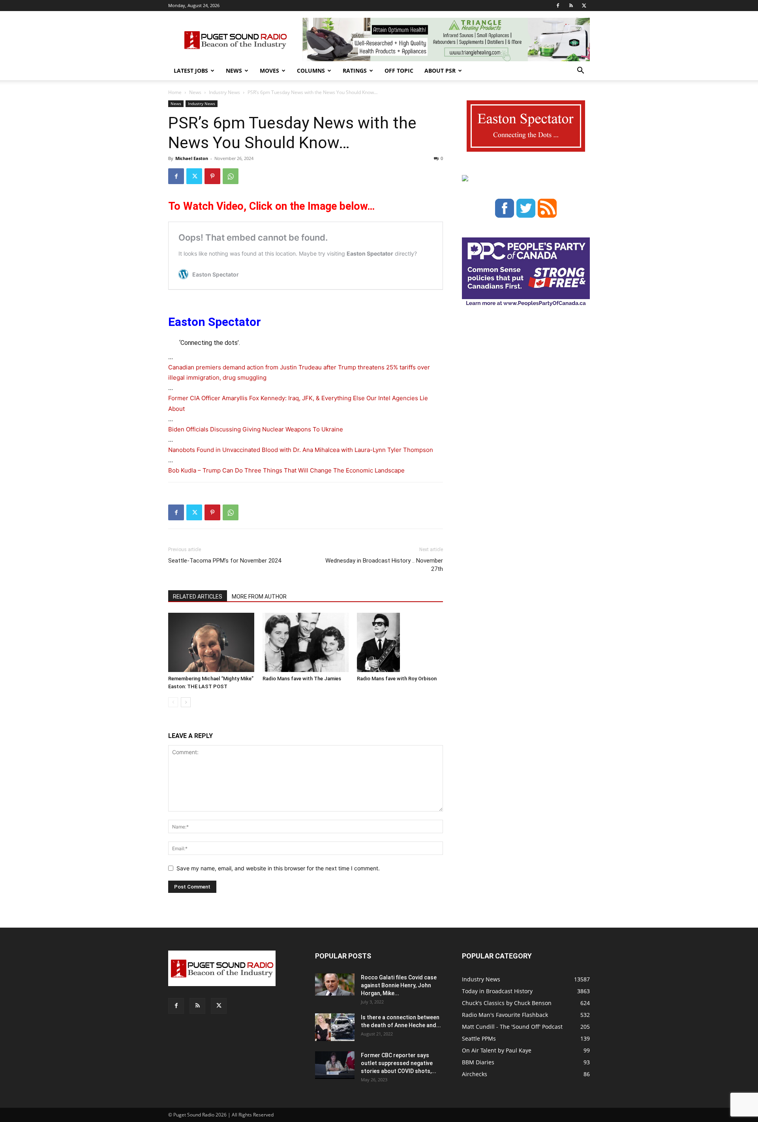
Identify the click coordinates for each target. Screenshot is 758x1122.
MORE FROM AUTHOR (259, 596)
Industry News (224, 92)
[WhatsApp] (230, 176)
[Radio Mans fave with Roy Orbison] (400, 642)
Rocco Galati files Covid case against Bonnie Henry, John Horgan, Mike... (399, 985)
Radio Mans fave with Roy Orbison (397, 678)
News (234, 70)
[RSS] (571, 5)
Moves (269, 70)
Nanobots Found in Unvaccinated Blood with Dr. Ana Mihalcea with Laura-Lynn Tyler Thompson (300, 450)
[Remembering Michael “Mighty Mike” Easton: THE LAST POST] (211, 642)
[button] (580, 71)
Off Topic (399, 70)
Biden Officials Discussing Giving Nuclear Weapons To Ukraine (255, 429)
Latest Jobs (191, 70)
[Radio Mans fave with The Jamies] (306, 642)
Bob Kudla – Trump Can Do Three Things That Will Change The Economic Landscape (286, 470)
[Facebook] (558, 5)
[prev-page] (173, 702)
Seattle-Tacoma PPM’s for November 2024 (224, 560)
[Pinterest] (212, 176)
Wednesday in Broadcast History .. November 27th (384, 564)
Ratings (355, 70)
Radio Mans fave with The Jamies (302, 678)
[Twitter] (584, 5)
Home (175, 92)
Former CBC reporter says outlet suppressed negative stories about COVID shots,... (398, 1063)
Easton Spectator (214, 322)
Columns (311, 70)
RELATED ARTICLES (197, 596)
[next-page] (186, 702)
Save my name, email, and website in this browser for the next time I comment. (278, 868)
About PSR (440, 70)
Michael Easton (191, 158)
